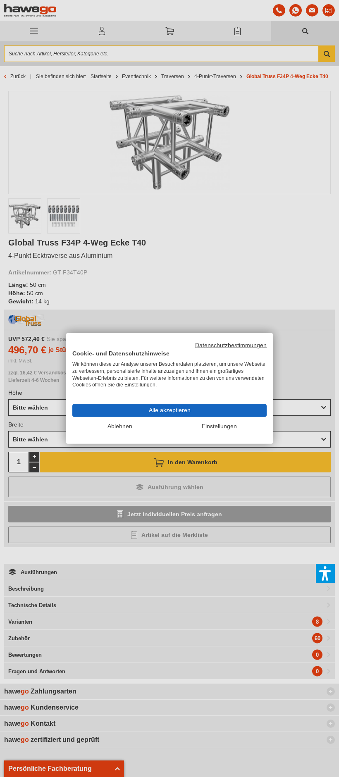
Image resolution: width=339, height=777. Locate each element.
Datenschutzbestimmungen (231, 345)
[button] (325, 573)
